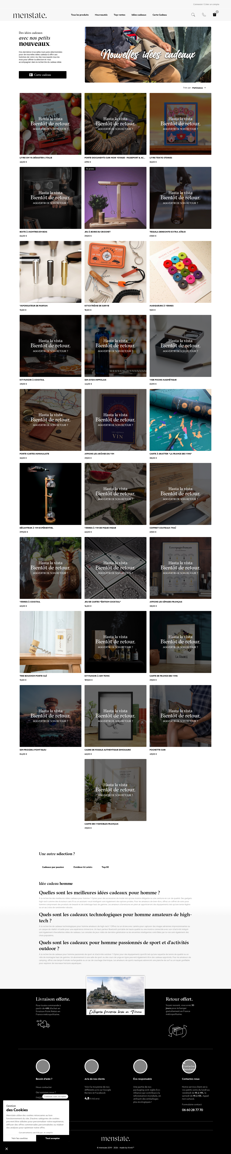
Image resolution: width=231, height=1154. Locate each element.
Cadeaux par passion (53, 867)
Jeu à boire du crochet (97, 231)
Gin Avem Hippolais (95, 379)
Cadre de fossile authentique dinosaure (108, 749)
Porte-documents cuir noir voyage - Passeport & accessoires (119, 157)
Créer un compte (211, 4)
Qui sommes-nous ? (46, 1092)
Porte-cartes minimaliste (34, 453)
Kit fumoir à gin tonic (97, 675)
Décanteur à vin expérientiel (36, 527)
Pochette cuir (158, 749)
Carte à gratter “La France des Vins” (171, 453)
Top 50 (105, 867)
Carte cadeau (42, 75)
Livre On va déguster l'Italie (36, 157)
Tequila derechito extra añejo (168, 231)
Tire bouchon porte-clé (33, 675)
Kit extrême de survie (97, 305)
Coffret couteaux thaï (163, 527)
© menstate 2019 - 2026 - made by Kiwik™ (115, 1147)
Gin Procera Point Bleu (33, 749)
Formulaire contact (192, 1104)
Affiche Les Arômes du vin (99, 453)
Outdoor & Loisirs (82, 867)
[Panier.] (214, 14)
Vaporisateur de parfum (34, 305)
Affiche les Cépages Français (166, 601)
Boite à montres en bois (33, 231)
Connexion (198, 4)
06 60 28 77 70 (192, 1110)
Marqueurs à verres (161, 305)
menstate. (115, 1138)
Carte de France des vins (164, 675)
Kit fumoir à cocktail (32, 379)
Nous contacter (44, 1087)
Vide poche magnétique (163, 379)
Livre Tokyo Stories (161, 157)
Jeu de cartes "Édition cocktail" (103, 601)
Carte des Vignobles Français (101, 823)
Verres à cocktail (30, 601)
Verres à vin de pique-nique (100, 527)
